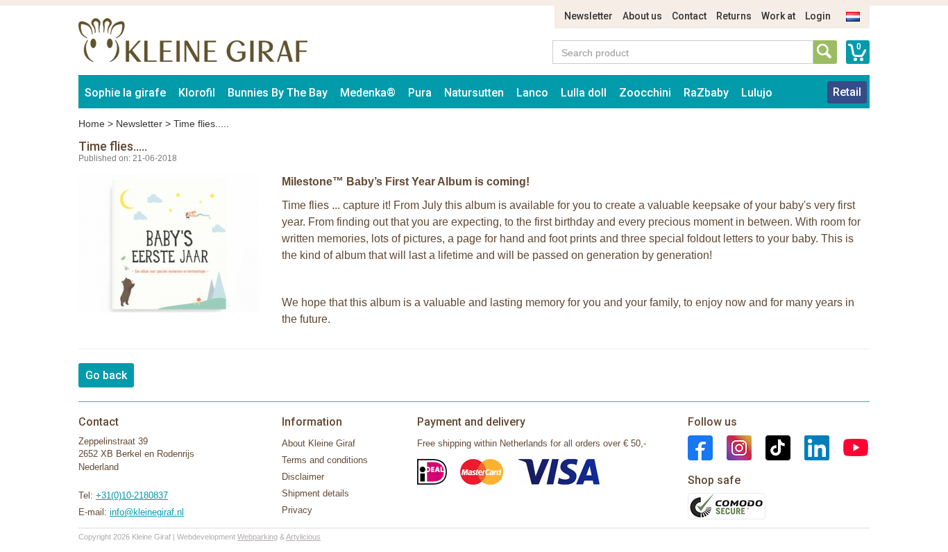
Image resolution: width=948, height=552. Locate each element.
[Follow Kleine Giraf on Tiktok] (771, 447)
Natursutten (474, 92)
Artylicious (303, 537)
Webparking (257, 537)
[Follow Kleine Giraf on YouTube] (848, 447)
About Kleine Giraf (318, 443)
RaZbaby (706, 92)
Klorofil (196, 92)
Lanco (532, 92)
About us (642, 16)
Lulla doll (584, 92)
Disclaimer (303, 476)
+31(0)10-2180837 (132, 495)
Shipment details (315, 493)
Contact (689, 16)
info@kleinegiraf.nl (147, 512)
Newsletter (588, 16)
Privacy (297, 510)
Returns (734, 16)
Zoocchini (645, 92)
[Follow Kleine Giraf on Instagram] (732, 447)
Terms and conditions (325, 460)
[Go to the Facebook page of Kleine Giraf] (700, 447)
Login (818, 16)
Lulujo (756, 92)
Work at (778, 16)
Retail (847, 92)
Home (91, 123)
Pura (420, 92)
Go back (106, 375)
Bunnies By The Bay (278, 92)
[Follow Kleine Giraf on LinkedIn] (809, 447)
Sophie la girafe (125, 92)
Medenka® (368, 92)
